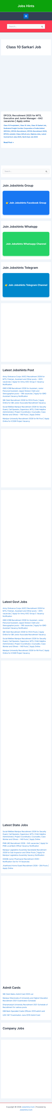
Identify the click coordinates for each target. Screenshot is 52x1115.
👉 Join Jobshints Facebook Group (26, 202)
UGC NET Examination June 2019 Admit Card (21, 1015)
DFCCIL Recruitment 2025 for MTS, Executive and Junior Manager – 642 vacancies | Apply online (23, 118)
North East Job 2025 (30, 137)
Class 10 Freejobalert (11, 125)
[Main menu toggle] (26, 16)
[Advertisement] (26, 84)
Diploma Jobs (36, 134)
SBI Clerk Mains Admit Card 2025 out (18, 994)
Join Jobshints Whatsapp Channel (26, 243)
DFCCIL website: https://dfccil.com (17, 134)
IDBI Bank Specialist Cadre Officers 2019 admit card (24, 1011)
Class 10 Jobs (25, 125)
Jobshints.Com (28, 1107)
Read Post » (9, 142)
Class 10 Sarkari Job (38, 125)
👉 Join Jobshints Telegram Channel (26, 285)
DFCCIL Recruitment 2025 (37, 131)
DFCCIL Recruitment (18, 131)
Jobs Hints (26, 6)
